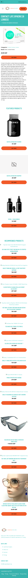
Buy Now (14, 57)
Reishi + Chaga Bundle (14, 219)
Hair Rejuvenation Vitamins (14, 142)
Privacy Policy (23, 574)
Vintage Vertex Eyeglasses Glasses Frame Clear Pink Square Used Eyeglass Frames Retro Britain (14, 505)
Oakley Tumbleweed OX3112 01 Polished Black (14, 360)
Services (5, 552)
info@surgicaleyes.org (22, 1)
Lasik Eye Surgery (7, 547)
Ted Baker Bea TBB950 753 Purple (14, 326)
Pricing (23, 8)
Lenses (17, 47)
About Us (5, 549)
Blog (2, 574)
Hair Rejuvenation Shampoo (14, 176)
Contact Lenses (11, 47)
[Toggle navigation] (2, 8)
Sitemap (14, 575)
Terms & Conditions (14, 574)
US (2, 1)
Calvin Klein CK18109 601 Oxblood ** (14, 343)
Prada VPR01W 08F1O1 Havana (14, 377)
